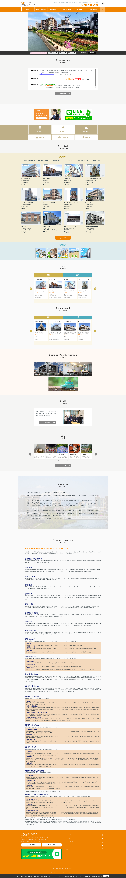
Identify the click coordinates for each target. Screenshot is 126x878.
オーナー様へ (54, 9)
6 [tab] (67, 460)
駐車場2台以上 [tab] (56, 160)
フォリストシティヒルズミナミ (85, 279)
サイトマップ (77, 868)
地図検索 (87, 137)
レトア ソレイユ (67, 321)
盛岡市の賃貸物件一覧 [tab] (29, 160)
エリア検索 (64, 137)
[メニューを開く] (102, 9)
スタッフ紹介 (67, 838)
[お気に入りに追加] (39, 176)
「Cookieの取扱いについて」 (87, 876)
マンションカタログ (51, 868)
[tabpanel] (41, 288)
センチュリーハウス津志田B (55, 321)
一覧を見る (47, 422)
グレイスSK (52, 279)
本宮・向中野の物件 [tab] (43, 160)
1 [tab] (58, 460)
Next (95, 288)
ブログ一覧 (63, 465)
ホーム (28, 9)
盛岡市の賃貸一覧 (41, 9)
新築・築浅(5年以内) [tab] (83, 160)
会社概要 (79, 9)
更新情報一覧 (63, 93)
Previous (31, 288)
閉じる (106, 876)
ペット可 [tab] (70, 160)
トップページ (67, 834)
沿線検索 (41, 137)
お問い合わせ (93, 9)
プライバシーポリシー (68, 868)
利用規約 (59, 868)
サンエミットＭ (38, 279)
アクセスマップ (68, 845)
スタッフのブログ (68, 841)
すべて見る (63, 238)
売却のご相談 (67, 9)
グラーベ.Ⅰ (66, 279)
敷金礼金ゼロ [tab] (96, 160)
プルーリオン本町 (39, 321)
